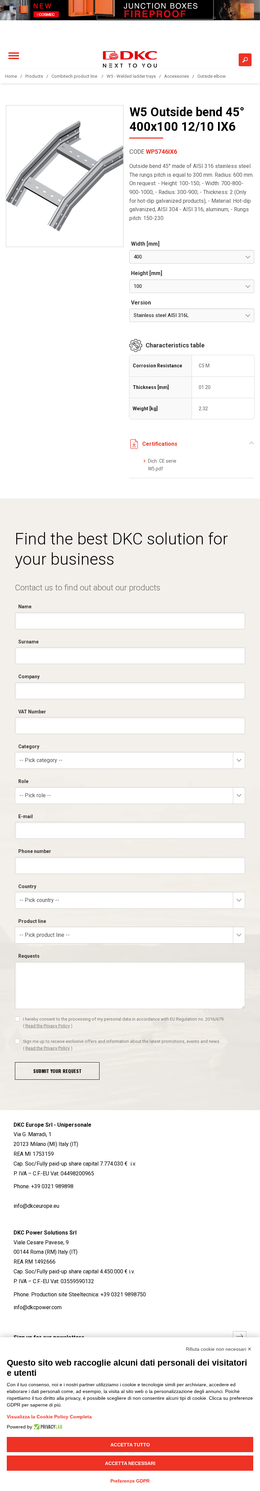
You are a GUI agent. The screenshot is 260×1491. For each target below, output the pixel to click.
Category (28, 746)
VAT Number (32, 711)
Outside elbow (211, 76)
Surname (28, 641)
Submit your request (57, 1070)
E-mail (25, 816)
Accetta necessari (130, 1463)
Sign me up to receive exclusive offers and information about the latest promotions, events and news (121, 1045)
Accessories (176, 76)
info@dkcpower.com (38, 1307)
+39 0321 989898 (52, 1186)
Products (34, 76)
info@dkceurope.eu (36, 1206)
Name (24, 606)
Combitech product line (74, 76)
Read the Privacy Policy (47, 1025)
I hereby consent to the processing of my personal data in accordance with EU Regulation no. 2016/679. (123, 1022)
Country (27, 886)
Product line (32, 921)
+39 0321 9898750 (123, 1294)
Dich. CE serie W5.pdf (162, 464)
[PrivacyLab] (47, 1426)
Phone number (34, 851)
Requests (29, 956)
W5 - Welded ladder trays (131, 76)
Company (29, 676)
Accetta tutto (130, 1444)
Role (23, 781)
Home (11, 76)
